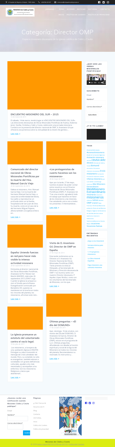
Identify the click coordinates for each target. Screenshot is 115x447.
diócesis (90, 163)
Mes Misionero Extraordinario (96, 185)
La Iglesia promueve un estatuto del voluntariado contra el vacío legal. (25, 338)
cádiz (102, 160)
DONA (61, 9)
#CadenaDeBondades (93, 150)
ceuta (95, 160)
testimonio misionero (93, 216)
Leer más (14, 134)
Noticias (81, 9)
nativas (95, 200)
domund (95, 165)
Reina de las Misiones (99, 208)
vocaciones (95, 223)
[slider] (95, 82)
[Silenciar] (102, 82)
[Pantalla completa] (104, 82)
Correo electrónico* (94, 106)
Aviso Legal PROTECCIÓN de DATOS (52, 444)
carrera (89, 160)
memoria (89, 184)
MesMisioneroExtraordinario (96, 190)
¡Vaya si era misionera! (96, 241)
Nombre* (90, 99)
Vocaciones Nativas (94, 226)
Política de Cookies (76, 15)
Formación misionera (93, 176)
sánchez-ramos (98, 213)
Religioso (89, 211)
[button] (96, 79)
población (90, 208)
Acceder (71, 9)
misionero (99, 195)
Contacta (105, 9)
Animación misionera (95, 157)
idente (102, 176)
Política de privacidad (99, 15)
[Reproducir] (89, 82)
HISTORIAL (92, 9)
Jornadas (49, 9)
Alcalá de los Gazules (93, 155)
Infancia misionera (94, 179)
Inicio (61, 15)
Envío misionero (96, 172)
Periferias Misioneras (99, 205)
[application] (96, 79)
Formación (100, 174)
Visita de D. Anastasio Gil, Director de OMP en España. (63, 247)
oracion (95, 203)
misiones (89, 200)
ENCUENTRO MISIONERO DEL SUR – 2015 (35, 114)
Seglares (94, 211)
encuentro (90, 168)
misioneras (91, 194)
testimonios (90, 218)
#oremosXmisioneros (95, 152)
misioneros (95, 197)
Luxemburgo (97, 181)
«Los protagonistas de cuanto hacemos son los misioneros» (63, 173)
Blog (35, 410)
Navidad (101, 200)
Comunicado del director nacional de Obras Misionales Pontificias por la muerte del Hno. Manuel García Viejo (25, 176)
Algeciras (102, 155)
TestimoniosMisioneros (93, 221)
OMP (89, 202)
